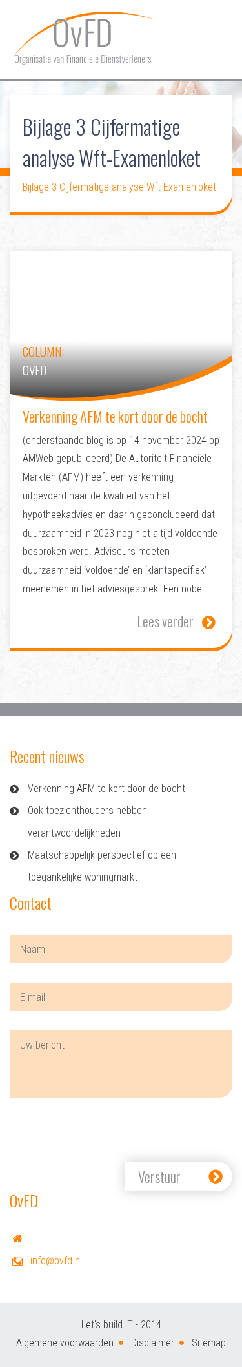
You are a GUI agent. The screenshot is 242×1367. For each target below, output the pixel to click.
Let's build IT (107, 1325)
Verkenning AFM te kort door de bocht (106, 788)
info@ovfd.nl (56, 1261)
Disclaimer (152, 1343)
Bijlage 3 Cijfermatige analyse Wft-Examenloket (119, 187)
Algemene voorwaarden (65, 1343)
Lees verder (165, 620)
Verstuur (159, 1176)
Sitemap (209, 1343)
